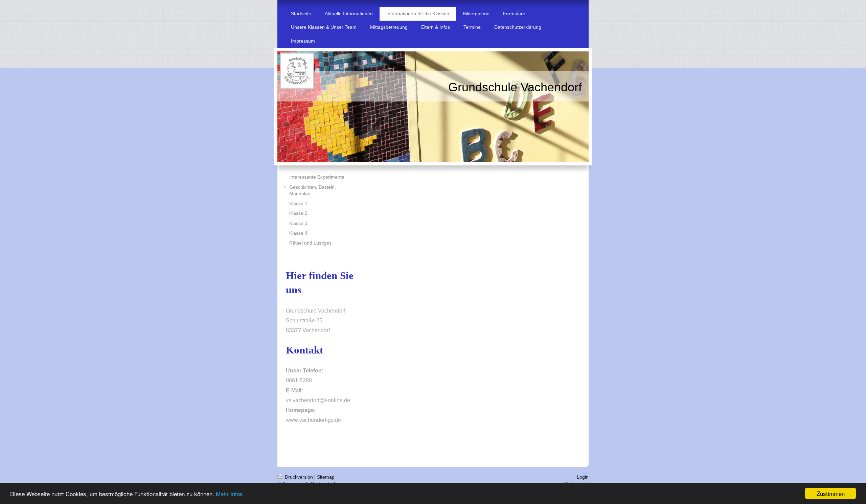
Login (583, 477)
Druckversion (298, 477)
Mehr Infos (229, 493)
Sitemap (326, 477)
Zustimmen (831, 493)
